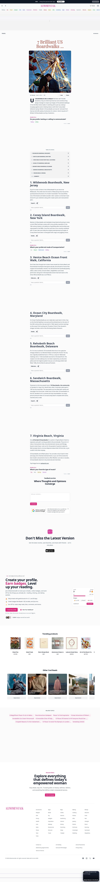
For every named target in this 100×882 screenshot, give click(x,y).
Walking (47, 250)
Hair (86, 818)
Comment (33, 504)
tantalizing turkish (78, 722)
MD (44, 95)
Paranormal (29, 10)
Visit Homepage (50, 795)
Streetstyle (75, 830)
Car (31, 250)
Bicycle (35, 250)
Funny (37, 818)
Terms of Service (40, 850)
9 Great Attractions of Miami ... (80, 715)
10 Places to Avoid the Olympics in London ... (56, 722)
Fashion (62, 815)
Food (94, 10)
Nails (24, 10)
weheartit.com (45, 463)
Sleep (61, 830)
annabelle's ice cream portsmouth (23, 718)
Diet (20, 10)
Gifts (53, 10)
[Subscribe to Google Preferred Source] (38, 510)
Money (62, 824)
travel (4, 33)
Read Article (20, 698)
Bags (61, 809)
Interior (62, 821)
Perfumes (35, 10)
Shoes (37, 830)
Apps (63, 10)
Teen (37, 833)
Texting (32, 122)
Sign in (33, 613)
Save (61, 95)
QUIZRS (69, 123)
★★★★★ (95, 33)
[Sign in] (98, 6)
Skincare (84, 10)
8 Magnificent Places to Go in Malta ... (21, 715)
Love (37, 824)
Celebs (62, 812)
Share (67, 95)
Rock (35, 472)
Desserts (87, 812)
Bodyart (89, 10)
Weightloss (87, 833)
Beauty (45, 10)
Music (49, 10)
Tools (37, 836)
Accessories (39, 809)
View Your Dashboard (27, 609)
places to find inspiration (61, 715)
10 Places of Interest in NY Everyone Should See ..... (71, 718)
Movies (67, 10)
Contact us (38, 844)
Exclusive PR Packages (61, 847)
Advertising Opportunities (42, 847)
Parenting (73, 10)
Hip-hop (39, 472)
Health (37, 821)
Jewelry (74, 821)
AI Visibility (58, 844)
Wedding (74, 833)
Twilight (40, 10)
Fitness (74, 815)
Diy (7, 10)
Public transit (41, 250)
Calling (36, 122)
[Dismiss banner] (68, 509)
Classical (44, 472)
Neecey (33, 95)
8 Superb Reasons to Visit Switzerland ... (28, 722)
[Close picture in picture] (84, 872)
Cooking (74, 812)
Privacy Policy (79, 847)
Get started (89, 603)
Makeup (3, 10)
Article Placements (80, 844)
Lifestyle (87, 821)
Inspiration (79, 10)
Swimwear (87, 830)
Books (49, 812)
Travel (11, 10)
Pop (31, 472)
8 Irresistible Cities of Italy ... (45, 718)
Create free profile (11, 609)
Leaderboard (76, 603)
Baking (74, 809)
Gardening (58, 10)
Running (87, 827)
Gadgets (16, 10)
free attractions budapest (43, 715)
